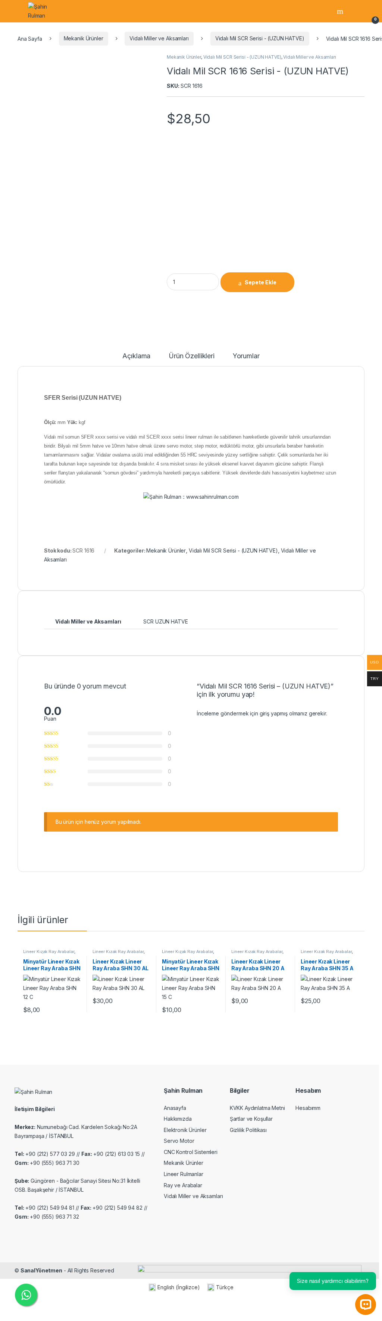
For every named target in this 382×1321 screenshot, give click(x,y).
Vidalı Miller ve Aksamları (158, 38)
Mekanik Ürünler (83, 38)
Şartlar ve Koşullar (251, 1119)
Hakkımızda (178, 1119)
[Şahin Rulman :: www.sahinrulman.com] (190, 496)
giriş (264, 713)
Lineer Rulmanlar (183, 1174)
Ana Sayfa (30, 38)
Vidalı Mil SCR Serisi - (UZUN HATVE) (259, 38)
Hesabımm (307, 1108)
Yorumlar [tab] (246, 356)
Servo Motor (179, 1141)
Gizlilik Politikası (248, 1130)
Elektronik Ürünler (185, 1130)
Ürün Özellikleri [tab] (192, 356)
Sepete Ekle (260, 282)
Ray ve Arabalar (183, 1185)
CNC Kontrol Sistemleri (190, 1152)
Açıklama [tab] (136, 356)
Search (341, 11)
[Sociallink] (18, 1232)
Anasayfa (175, 1108)
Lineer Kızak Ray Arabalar (48, 951)
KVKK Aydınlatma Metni (257, 1108)
